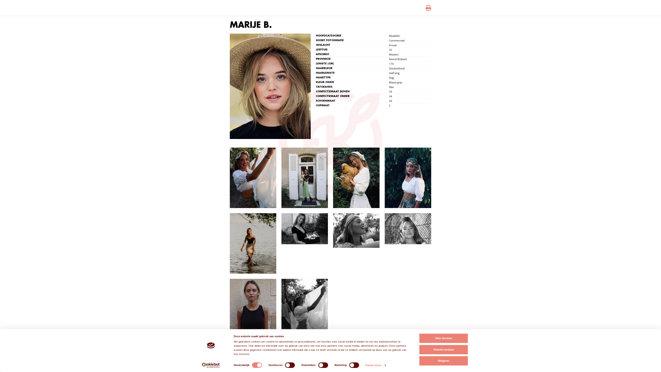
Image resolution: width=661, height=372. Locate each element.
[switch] (290, 365)
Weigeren (443, 360)
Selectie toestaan (443, 349)
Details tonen (373, 365)
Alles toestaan (443, 338)
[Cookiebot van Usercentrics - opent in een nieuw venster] (211, 365)
